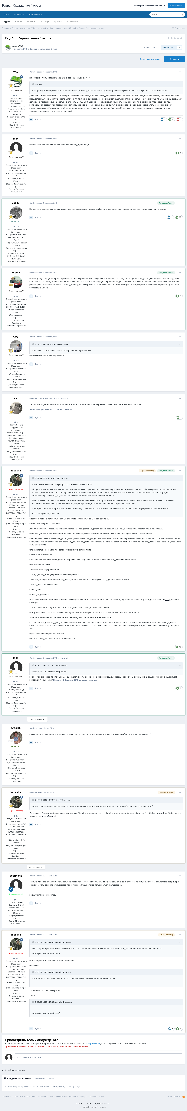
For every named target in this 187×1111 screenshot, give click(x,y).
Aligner (15, 272)
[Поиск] (182, 14)
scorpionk (16, 875)
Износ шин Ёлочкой (47, 816)
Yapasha (16, 470)
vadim (16, 202)
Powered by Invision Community (93, 1107)
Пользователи (35, 14)
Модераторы (72, 21)
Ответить (174, 59)
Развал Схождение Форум (21, 5)
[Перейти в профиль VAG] (8, 48)
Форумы (6, 21)
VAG (21, 46)
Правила (58, 21)
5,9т (17, 494)
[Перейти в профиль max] (16, 148)
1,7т (17, 227)
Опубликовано (43, 72)
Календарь (44, 21)
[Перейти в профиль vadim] (16, 212)
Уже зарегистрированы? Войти (149, 6)
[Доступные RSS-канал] (183, 1097)
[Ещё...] (180, 72)
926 (17, 296)
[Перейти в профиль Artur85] (16, 737)
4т (17, 422)
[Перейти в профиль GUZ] (16, 346)
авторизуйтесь (93, 1043)
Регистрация (176, 5)
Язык (78, 1103)
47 (17, 899)
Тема (87, 1103)
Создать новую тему (149, 59)
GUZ (15, 336)
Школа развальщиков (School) (44, 49)
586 (17, 752)
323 (17, 360)
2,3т (17, 95)
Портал (18, 21)
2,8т (17, 162)
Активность (19, 14)
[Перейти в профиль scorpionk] (16, 885)
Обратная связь (101, 1103)
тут (167, 599)
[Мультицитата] (31, 119)
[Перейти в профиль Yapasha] (16, 480)
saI (16, 398)
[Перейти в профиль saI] (16, 408)
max (15, 138)
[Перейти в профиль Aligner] (16, 282)
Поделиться (151, 47)
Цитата (38, 119)
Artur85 (16, 728)
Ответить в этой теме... (31, 1057)
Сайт (7, 14)
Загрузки (31, 21)
